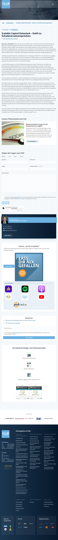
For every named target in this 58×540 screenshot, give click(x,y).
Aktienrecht (18, 446)
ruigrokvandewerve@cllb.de (11, 230)
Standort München (20, 508)
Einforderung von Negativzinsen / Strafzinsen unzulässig (21, 471)
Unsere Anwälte (19, 502)
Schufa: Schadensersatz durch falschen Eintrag (49, 468)
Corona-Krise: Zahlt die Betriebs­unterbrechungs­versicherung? (35, 460)
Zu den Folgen (8, 266)
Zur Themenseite (31, 141)
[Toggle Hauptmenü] (52, 4)
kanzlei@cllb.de (10, 447)
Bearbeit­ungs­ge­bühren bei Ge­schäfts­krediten (21, 467)
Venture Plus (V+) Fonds (21, 488)
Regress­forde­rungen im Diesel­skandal (35, 467)
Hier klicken (14, 208)
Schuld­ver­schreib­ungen (21, 442)
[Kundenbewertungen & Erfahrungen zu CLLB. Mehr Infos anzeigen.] (22, 391)
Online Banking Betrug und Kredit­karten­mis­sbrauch (21, 492)
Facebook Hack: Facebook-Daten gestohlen (49, 439)
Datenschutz (9, 23)
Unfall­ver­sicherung (34, 438)
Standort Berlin (19, 506)
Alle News (32, 502)
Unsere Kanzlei (19, 504)
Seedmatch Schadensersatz (21, 490)
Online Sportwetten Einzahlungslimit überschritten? (48, 444)
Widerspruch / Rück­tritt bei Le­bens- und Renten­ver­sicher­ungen (35, 448)
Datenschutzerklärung (16, 197)
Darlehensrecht (19, 440)
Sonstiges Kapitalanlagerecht (22, 453)
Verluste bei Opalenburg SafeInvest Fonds (21, 485)
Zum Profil (7, 235)
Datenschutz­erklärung (17, 332)
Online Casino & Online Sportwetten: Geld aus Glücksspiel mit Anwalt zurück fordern (49, 452)
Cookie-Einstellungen (48, 502)
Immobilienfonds (19, 438)
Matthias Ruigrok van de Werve (11, 38)
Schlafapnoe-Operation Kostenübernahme (35, 455)
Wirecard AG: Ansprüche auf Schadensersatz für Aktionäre (22, 456)
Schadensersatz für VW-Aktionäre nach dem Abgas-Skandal (21, 481)
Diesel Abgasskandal (48, 436)
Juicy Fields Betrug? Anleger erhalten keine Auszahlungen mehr (22, 476)
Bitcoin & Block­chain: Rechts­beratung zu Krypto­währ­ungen (22, 450)
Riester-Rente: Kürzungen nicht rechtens (35, 464)
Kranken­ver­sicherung (34, 441)
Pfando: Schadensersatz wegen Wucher (49, 457)
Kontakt (17, 510)
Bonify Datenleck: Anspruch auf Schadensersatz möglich (37, 125)
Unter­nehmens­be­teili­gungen (22, 444)
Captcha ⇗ (20, 210)
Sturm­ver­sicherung (34, 436)
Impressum (46, 506)
